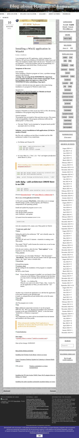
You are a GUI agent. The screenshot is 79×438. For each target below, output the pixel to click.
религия (67, 103)
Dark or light (67, 38)
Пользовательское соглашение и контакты (38, 425)
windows (23, 55)
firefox (71, 69)
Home (2, 14)
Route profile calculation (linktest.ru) (36, 415)
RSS (71, 48)
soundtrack (64, 76)
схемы (64, 117)
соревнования (67, 107)
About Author (54, 14)
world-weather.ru (68, 360)
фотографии (68, 127)
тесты (71, 117)
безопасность (67, 93)
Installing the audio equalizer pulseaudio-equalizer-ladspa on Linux (35, 381)
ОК (39, 436)
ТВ (65, 86)
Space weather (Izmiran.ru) (33, 399)
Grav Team (5, 402)
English (71, 24)
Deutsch (65, 27)
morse (68, 73)
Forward (53, 391)
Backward (6, 391)
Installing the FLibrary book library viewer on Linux (31, 355)
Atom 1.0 (65, 48)
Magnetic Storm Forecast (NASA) (35, 402)
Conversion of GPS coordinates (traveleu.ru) (38, 417)
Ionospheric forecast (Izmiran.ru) (35, 400)
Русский (65, 24)
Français (70, 27)
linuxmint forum (26, 194)
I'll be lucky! (67, 137)
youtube (65, 83)
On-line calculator (28, 14)
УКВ (69, 86)
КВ (71, 83)
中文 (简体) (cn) (68, 29)
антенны (67, 90)
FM (70, 61)
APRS (65, 57)
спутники (67, 110)
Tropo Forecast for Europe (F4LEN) (36, 405)
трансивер (67, 120)
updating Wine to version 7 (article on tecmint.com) (31, 338)
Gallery (42, 14)
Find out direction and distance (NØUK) (37, 413)
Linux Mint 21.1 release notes (43, 194)
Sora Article (17, 401)
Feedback (66, 14)
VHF (71, 65)
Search (5, 17)
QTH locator (12, 14)
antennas (64, 69)
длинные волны (67, 97)
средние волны (68, 113)
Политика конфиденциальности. (39, 433)
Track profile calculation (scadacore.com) (37, 416)
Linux (18, 55)
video (72, 76)
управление (67, 124)
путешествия (67, 100)
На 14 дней (67, 358)
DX (65, 61)
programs (24, 166)
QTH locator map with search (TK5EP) (36, 412)
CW (71, 57)
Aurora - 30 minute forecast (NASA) (36, 403)
